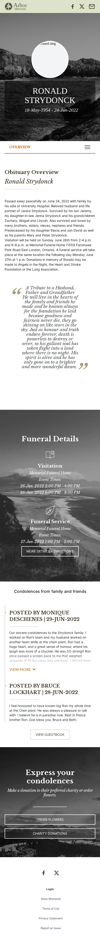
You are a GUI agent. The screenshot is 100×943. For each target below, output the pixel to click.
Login (50, 889)
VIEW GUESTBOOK (50, 734)
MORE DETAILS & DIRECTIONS (50, 551)
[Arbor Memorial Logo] (16, 6)
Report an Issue (51, 928)
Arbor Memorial (51, 899)
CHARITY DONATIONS (50, 833)
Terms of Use (50, 908)
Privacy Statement (51, 918)
